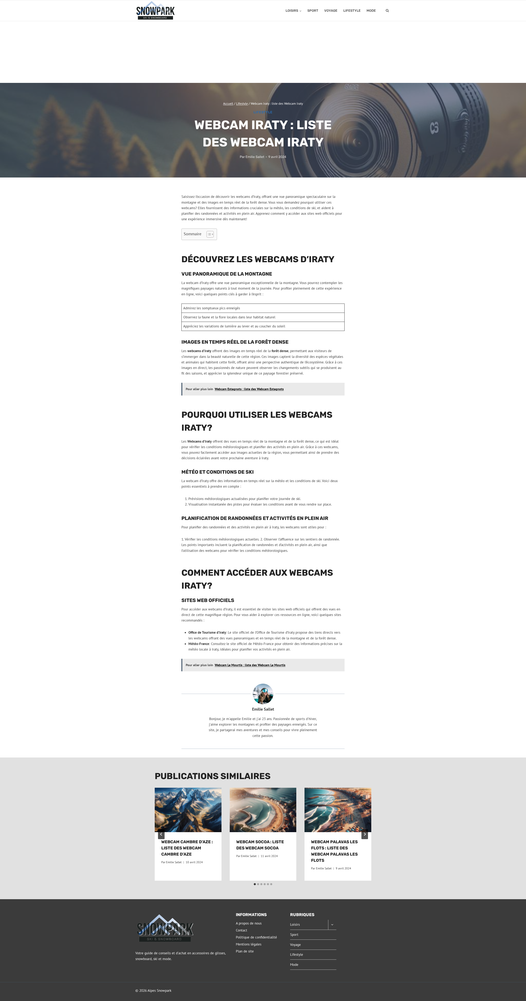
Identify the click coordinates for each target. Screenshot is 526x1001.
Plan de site (245, 951)
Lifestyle (352, 11)
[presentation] (188, 810)
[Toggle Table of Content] (208, 234)
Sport (312, 11)
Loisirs (295, 924)
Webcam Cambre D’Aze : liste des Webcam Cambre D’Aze (187, 848)
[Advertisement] (263, 52)
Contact (241, 930)
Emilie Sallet (255, 157)
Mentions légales (248, 944)
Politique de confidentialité (256, 937)
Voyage (330, 11)
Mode (371, 11)
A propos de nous (249, 923)
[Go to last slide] (161, 834)
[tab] (255, 884)
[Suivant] (364, 834)
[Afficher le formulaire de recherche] (387, 10)
